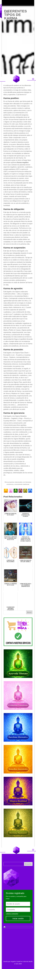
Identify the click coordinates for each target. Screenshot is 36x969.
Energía (7, 12)
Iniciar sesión (18, 918)
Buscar (29, 612)
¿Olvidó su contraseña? (12, 913)
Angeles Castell (16, 961)
